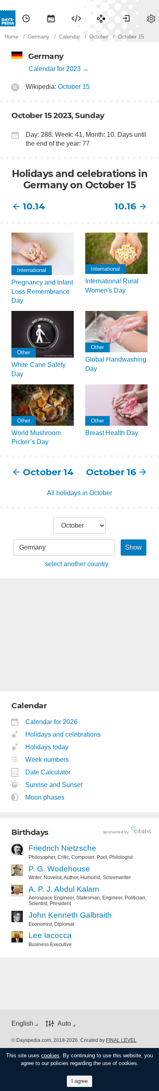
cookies (50, 1055)
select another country (76, 564)
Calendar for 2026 (51, 721)
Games (101, 18)
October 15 (74, 86)
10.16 (125, 206)
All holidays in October (79, 492)
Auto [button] (64, 1023)
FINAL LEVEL (121, 1040)
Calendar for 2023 (55, 68)
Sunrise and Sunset (54, 784)
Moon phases (45, 797)
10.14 (34, 206)
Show (133, 547)
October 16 (111, 472)
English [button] (22, 1023)
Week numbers (47, 759)
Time (26, 18)
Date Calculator (48, 772)
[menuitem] (26, 18)
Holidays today (47, 747)
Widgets (76, 18)
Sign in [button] (126, 18)
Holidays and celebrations (63, 734)
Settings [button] (151, 18)
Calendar (51, 18)
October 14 (48, 472)
